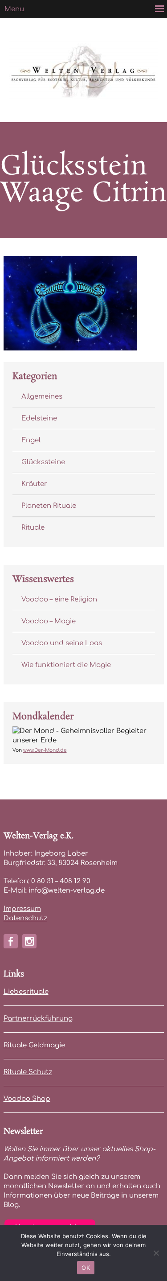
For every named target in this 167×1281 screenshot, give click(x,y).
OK (85, 1267)
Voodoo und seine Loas (61, 643)
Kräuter (34, 484)
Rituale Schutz (28, 1072)
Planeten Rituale (48, 506)
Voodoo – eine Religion (59, 599)
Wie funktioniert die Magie (66, 665)
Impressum (22, 909)
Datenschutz (25, 918)
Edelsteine (39, 418)
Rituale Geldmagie (34, 1045)
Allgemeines (41, 396)
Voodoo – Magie (48, 621)
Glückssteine (43, 462)
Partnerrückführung (38, 1018)
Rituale (33, 527)
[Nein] (155, 1252)
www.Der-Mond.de (45, 750)
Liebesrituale (26, 992)
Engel (31, 440)
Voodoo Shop (27, 1099)
